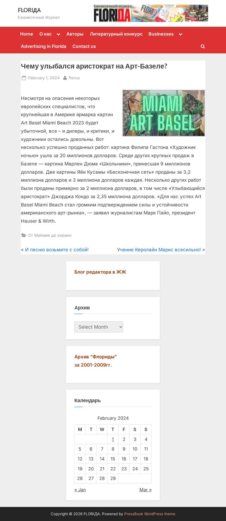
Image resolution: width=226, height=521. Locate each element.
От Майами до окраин (50, 235)
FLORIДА (29, 10)
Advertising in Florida (43, 46)
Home (26, 34)
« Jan (80, 489)
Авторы (75, 34)
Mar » (145, 489)
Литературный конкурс (116, 34)
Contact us (84, 46)
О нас (45, 34)
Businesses (161, 34)
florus (74, 77)
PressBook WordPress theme (149, 514)
